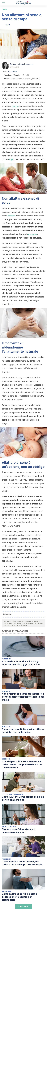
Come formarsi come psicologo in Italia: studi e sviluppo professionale (22, 863)
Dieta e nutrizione (9, 827)
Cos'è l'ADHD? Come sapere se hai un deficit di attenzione (23, 798)
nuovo (15, 106)
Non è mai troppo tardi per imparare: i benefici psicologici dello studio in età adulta (23, 696)
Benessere (6, 691)
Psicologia (6, 859)
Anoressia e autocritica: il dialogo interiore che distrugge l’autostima (21, 663)
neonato (32, 234)
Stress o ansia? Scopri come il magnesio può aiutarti (18, 831)
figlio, (11, 159)
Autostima (6, 659)
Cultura (4, 9)
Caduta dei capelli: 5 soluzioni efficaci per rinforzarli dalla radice (23, 730)
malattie (11, 215)
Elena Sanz (14, 67)
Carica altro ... (23, 906)
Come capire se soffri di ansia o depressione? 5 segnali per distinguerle (19, 896)
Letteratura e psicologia (12, 794)
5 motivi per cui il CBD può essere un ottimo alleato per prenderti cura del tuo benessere (22, 764)
